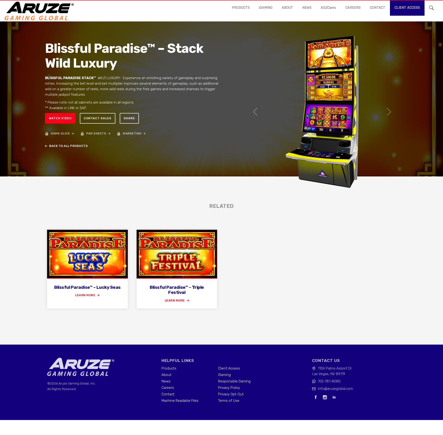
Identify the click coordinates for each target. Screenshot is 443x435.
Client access (407, 8)
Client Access (229, 368)
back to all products (68, 146)
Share (129, 118)
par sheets (96, 133)
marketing (132, 133)
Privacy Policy (229, 388)
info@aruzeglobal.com (335, 389)
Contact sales (97, 118)
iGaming (224, 375)
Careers (168, 388)
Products (241, 8)
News (166, 381)
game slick (60, 133)
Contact (168, 394)
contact (377, 8)
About (287, 8)
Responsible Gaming (234, 381)
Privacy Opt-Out (231, 394)
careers (353, 8)
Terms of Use (228, 401)
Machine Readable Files (180, 401)
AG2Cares (328, 8)
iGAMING (265, 8)
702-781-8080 (329, 381)
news (306, 8)
